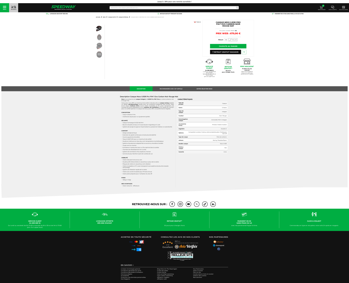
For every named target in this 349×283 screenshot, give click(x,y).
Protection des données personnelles (133, 277)
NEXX (104, 17)
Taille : (221, 40)
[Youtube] (188, 204)
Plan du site (197, 272)
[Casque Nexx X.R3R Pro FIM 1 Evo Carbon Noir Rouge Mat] (99, 29)
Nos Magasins (125, 279)
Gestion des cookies (199, 275)
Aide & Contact (198, 270)
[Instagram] (180, 204)
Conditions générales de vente (131, 270)
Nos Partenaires (198, 269)
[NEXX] (197, 22)
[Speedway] (63, 7)
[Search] (236, 7)
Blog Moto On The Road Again (167, 269)
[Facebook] (172, 204)
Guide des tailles (162, 270)
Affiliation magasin (163, 277)
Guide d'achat (161, 272)
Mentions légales (126, 274)
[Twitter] (196, 204)
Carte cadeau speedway (165, 275)
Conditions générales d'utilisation (132, 272)
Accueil (98, 17)
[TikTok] (205, 204)
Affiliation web (162, 279)
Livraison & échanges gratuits (130, 269)
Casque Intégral (123, 17)
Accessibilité (125, 275)
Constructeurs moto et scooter (203, 274)
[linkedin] (213, 204)
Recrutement (197, 277)
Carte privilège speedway (165, 274)
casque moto (112, 17)
